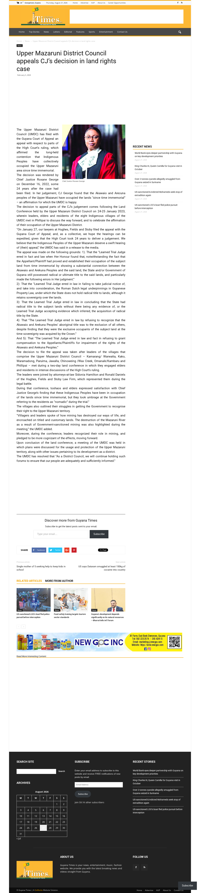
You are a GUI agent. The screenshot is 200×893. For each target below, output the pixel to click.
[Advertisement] (126, 17)
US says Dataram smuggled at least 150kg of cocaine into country (101, 568)
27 (43, 827)
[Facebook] (178, 3)
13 (43, 815)
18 (28, 821)
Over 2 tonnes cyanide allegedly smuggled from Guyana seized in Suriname (157, 181)
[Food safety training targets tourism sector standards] (71, 600)
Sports (92, 31)
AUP (93, 3)
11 (28, 815)
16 (63, 815)
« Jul (19, 838)
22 (57, 821)
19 (36, 821)
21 (50, 821)
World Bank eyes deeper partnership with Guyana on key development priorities (158, 155)
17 (21, 821)
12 (36, 815)
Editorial (68, 31)
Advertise (84, 3)
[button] (179, 32)
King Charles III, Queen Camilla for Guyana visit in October (158, 168)
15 (57, 815)
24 (21, 827)
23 (63, 821)
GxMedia (39, 890)
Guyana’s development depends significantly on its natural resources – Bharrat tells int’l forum (107, 617)
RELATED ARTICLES (29, 580)
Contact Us (122, 31)
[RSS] (181, 3)
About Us (101, 3)
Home (75, 3)
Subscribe (99, 534)
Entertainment (106, 31)
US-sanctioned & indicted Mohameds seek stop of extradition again (158, 193)
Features (80, 31)
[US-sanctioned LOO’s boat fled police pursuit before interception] (34, 600)
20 (43, 821)
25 (28, 827)
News (46, 31)
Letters (56, 31)
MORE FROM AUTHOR (59, 580)
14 (50, 815)
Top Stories (34, 31)
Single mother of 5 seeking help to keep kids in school (41, 568)
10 (21, 815)
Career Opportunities (117, 3)
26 (36, 827)
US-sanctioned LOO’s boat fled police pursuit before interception (156, 206)
